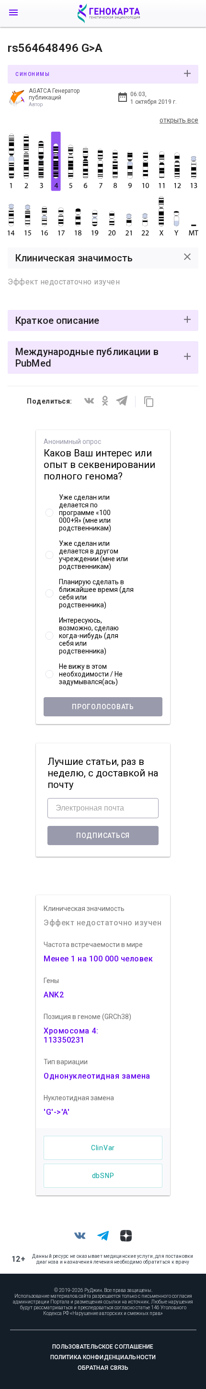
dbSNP (103, 1176)
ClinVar (103, 1148)
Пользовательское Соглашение (102, 1346)
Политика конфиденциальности (103, 1357)
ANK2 (54, 994)
